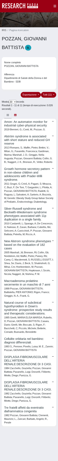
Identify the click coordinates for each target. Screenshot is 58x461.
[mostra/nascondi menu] (55, 6)
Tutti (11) (47, 94)
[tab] (8, 115)
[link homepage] (21, 6)
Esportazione (30, 94)
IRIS (4, 30)
